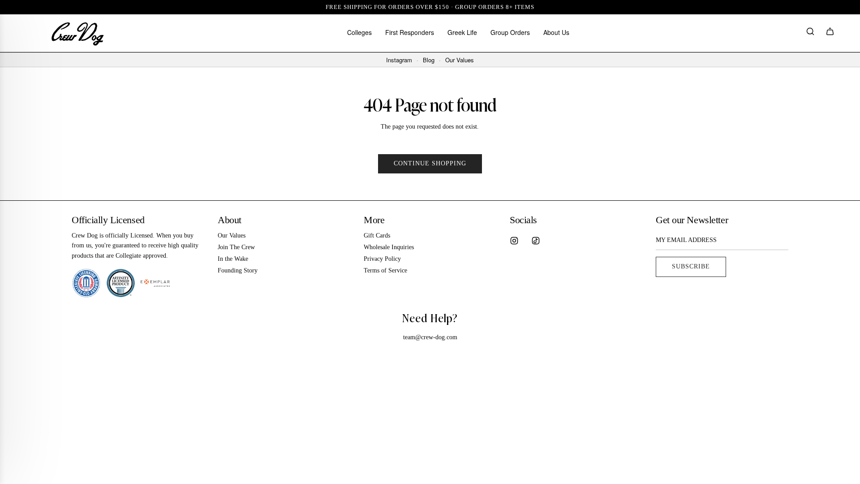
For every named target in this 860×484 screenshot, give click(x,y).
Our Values (459, 60)
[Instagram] (514, 241)
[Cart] (830, 33)
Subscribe (691, 266)
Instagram (399, 60)
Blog (428, 60)
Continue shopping (430, 163)
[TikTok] (536, 241)
